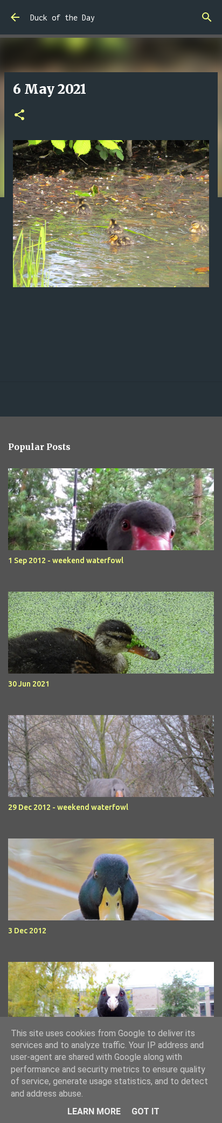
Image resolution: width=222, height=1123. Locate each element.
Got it (145, 1111)
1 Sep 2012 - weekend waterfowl (65, 560)
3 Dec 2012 (27, 930)
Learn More (94, 1111)
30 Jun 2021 (29, 684)
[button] (19, 115)
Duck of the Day (62, 17)
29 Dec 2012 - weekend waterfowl (68, 807)
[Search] (206, 17)
